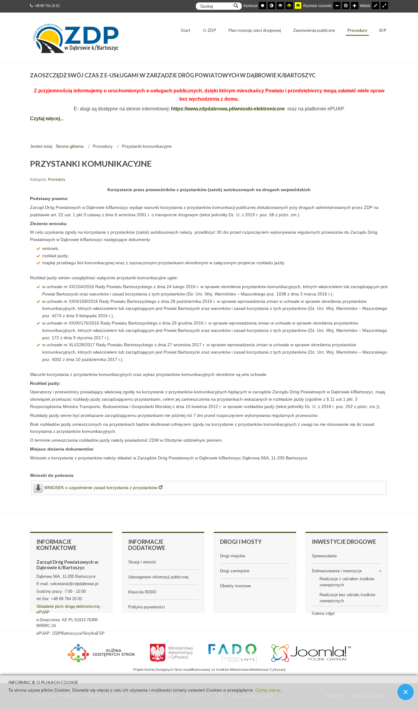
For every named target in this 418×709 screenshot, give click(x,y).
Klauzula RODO (142, 592)
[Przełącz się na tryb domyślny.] (262, 5)
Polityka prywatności (146, 607)
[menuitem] (185, 31)
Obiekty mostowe (235, 586)
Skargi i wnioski (142, 562)
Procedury (56, 179)
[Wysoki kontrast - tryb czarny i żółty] (289, 5)
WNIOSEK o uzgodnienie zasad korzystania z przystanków (100, 487)
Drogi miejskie (232, 556)
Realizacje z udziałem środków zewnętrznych (346, 582)
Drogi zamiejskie (234, 571)
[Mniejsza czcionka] (337, 5)
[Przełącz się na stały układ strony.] (375, 5)
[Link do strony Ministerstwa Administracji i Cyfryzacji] (172, 652)
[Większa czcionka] (354, 5)
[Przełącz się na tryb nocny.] (271, 5)
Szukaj (235, 6)
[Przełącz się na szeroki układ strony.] (384, 5)
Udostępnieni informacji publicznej (158, 577)
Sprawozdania (324, 556)
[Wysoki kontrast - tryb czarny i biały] (280, 5)
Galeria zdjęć (323, 613)
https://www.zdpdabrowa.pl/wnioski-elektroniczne (228, 108)
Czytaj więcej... (47, 118)
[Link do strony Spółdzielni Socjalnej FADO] (232, 652)
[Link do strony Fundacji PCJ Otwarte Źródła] (311, 652)
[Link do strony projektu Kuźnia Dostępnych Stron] (101, 652)
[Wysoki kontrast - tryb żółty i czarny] (298, 5)
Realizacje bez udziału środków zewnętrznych (347, 597)
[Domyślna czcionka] (345, 5)
